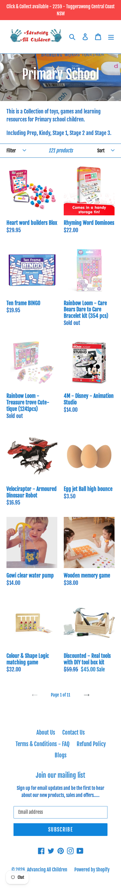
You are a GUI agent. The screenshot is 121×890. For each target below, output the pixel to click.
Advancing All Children (47, 870)
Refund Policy (91, 744)
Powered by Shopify (92, 870)
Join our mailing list (60, 775)
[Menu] (111, 37)
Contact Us (73, 732)
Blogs (61, 755)
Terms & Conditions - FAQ (43, 744)
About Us (45, 732)
